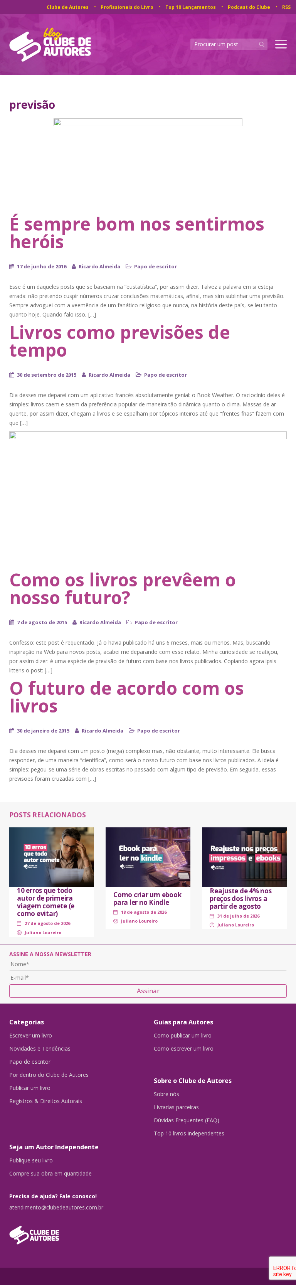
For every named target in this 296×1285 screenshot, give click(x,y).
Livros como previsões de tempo (119, 341)
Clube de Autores (68, 7)
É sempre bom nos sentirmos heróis (136, 232)
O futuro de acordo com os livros (126, 696)
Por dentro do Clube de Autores (49, 1075)
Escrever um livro (30, 1035)
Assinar (148, 990)
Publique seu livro (31, 1160)
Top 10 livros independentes (189, 1133)
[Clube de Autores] (75, 1231)
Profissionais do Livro (127, 7)
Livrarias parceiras (176, 1107)
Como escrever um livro (184, 1048)
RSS (286, 7)
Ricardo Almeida (99, 266)
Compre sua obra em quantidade (50, 1173)
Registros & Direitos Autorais (45, 1101)
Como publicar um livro (183, 1035)
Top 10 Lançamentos (190, 7)
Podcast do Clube (249, 7)
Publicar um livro (29, 1088)
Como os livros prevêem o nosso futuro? (122, 588)
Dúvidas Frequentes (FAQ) (186, 1120)
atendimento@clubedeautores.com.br (56, 1207)
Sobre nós (166, 1094)
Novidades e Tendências (40, 1048)
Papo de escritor (155, 266)
